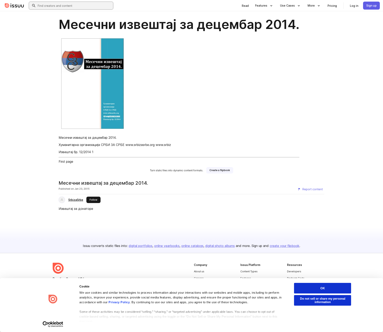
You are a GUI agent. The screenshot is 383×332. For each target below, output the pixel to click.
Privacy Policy (119, 302)
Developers (294, 271)
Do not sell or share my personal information (322, 300)
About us (199, 271)
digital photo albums (220, 246)
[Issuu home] (14, 5)
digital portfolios (140, 246)
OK (322, 288)
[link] (245, 6)
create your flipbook (284, 246)
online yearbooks (167, 246)
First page (66, 162)
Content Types (249, 271)
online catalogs (192, 246)
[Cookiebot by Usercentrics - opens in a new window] (53, 324)
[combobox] (75, 5)
